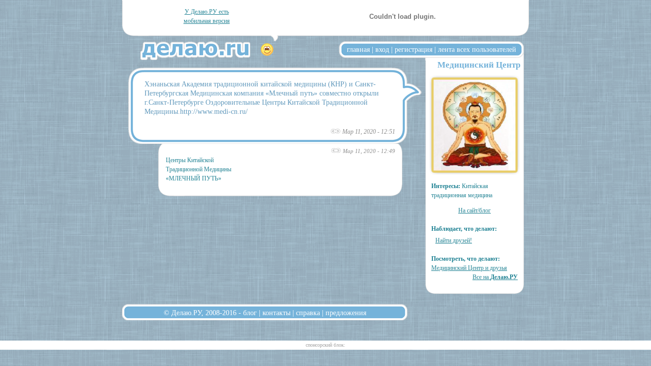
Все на (495, 277)
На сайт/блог (474, 210)
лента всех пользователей (477, 49)
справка (308, 313)
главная (358, 49)
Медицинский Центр (478, 65)
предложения (346, 313)
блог (250, 313)
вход (382, 49)
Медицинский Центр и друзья (469, 267)
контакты (276, 313)
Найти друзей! (453, 240)
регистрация (413, 49)
